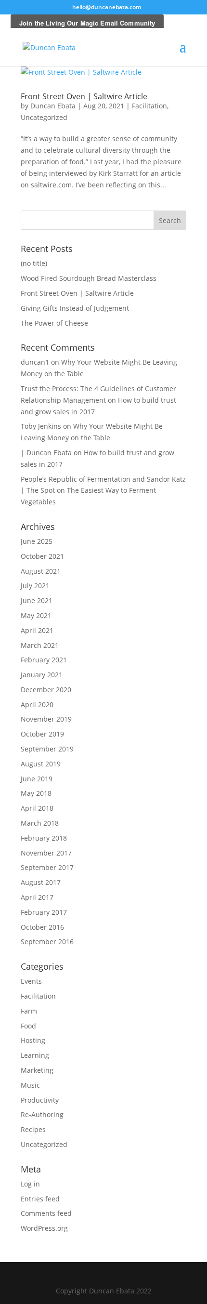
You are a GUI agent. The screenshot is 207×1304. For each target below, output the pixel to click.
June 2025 (36, 541)
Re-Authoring (42, 1114)
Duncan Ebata (53, 105)
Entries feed (40, 1198)
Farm (29, 1010)
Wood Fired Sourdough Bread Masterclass (88, 278)
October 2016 (42, 927)
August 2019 (41, 763)
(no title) (34, 263)
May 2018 (36, 793)
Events (31, 981)
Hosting (33, 1040)
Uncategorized (44, 117)
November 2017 (46, 852)
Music (30, 1085)
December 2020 (46, 689)
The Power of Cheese (54, 323)
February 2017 (44, 912)
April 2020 (37, 704)
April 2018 (37, 808)
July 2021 (35, 585)
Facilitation (149, 105)
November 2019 (46, 719)
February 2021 (44, 659)
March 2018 (40, 823)
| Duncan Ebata (46, 452)
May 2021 (36, 615)
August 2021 (41, 571)
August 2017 (41, 882)
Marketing (37, 1070)
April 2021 (37, 630)
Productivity (40, 1100)
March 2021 (40, 645)
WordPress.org (44, 1228)
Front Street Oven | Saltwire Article (84, 96)
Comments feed (46, 1213)
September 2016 (47, 941)
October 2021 (42, 556)
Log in (30, 1183)
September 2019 (47, 748)
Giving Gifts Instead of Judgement (75, 308)
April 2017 (37, 897)
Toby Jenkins (41, 426)
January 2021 (42, 674)
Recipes (33, 1129)
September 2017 (47, 867)
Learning (35, 1055)
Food (28, 1025)
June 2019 (36, 778)
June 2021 (36, 600)
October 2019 (42, 733)
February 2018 (44, 838)
